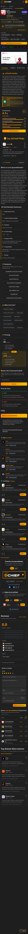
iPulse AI (8, 449)
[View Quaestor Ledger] (3, 466)
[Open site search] (23, 2)
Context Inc (8, 485)
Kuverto (7, 529)
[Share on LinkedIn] (14, 587)
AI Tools (13, 34)
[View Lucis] (3, 441)
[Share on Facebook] (9, 587)
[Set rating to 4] (8, 673)
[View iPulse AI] (3, 449)
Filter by (4, 640)
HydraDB (8, 473)
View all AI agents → (5, 557)
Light (16, 568)
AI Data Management (6, 34)
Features (13, 67)
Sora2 (7, 144)
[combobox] (14, 656)
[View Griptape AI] (3, 514)
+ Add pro (23, 690)
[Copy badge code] (18, 587)
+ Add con (23, 697)
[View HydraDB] (3, 474)
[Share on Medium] (16, 587)
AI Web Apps (19, 34)
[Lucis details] (3, 758)
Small (21, 600)
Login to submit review (19, 705)
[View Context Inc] (3, 485)
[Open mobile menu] (2, 1)
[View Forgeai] (3, 544)
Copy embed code (14, 609)
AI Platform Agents (8, 502)
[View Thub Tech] (3, 499)
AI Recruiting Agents (9, 532)
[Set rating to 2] (5, 673)
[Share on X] (12, 587)
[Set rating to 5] (10, 673)
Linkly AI (8, 457)
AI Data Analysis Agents (9, 487)
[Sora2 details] (4, 144)
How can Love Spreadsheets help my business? (12, 430)
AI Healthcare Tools (12, 445)
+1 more (22, 39)
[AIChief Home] (7, 2)
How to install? (19, 581)
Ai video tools (5, 149)
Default (16, 600)
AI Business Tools (12, 453)
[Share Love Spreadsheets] (17, 47)
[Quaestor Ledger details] (3, 796)
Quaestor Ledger (9, 465)
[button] (14, 384)
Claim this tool (21, 29)
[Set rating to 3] (6, 673)
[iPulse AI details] (3, 771)
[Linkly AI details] (3, 784)
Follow (22, 604)
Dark (12, 568)
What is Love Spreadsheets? (9, 415)
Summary (5, 67)
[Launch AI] (26, 2)
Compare (20, 162)
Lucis (7, 441)
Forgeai (7, 544)
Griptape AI (8, 514)
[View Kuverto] (3, 529)
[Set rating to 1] (3, 673)
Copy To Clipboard (10, 581)
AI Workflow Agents (8, 517)
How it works (22, 67)
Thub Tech (7, 500)
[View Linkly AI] (3, 458)
